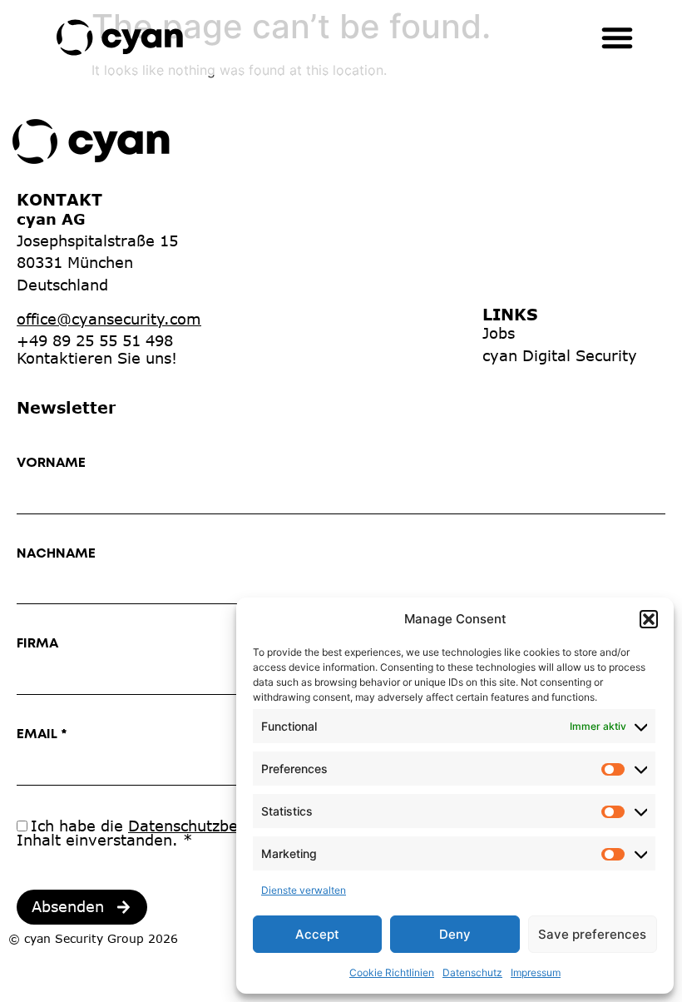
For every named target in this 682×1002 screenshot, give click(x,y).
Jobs (498, 333)
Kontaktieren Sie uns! (97, 358)
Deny (455, 934)
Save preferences (592, 934)
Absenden (68, 906)
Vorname (51, 463)
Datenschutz (472, 972)
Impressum (536, 972)
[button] (648, 619)
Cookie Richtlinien (391, 972)
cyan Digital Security (559, 355)
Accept (317, 934)
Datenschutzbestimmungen (229, 825)
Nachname (56, 554)
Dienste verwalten (303, 890)
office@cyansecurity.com (109, 319)
